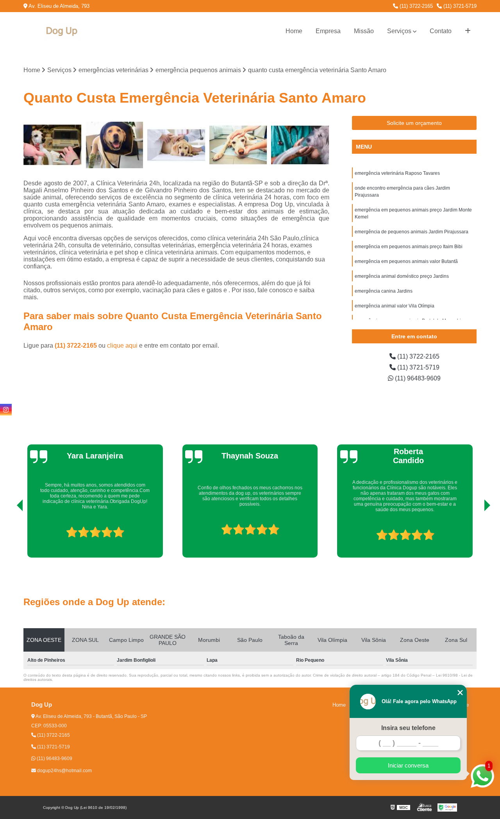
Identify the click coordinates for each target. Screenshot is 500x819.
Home (294, 31)
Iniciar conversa (408, 765)
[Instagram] (6, 410)
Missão (364, 31)
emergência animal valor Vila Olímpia (394, 306)
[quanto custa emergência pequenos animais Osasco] (52, 145)
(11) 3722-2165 (415, 6)
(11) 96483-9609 (417, 378)
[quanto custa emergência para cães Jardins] (176, 145)
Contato (441, 31)
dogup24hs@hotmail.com (64, 770)
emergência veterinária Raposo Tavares (397, 173)
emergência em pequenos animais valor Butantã (406, 261)
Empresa (328, 31)
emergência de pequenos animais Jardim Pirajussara (411, 232)
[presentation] (9, 535)
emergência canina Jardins (383, 291)
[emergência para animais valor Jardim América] (115, 145)
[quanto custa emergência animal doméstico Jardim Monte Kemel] (238, 145)
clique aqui (122, 345)
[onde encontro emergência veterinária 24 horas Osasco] (300, 145)
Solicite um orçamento (414, 123)
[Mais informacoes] (468, 31)
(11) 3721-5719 (459, 6)
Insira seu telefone (408, 728)
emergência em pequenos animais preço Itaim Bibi (408, 246)
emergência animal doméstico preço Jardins (402, 276)
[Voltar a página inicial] (62, 31)
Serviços (399, 31)
